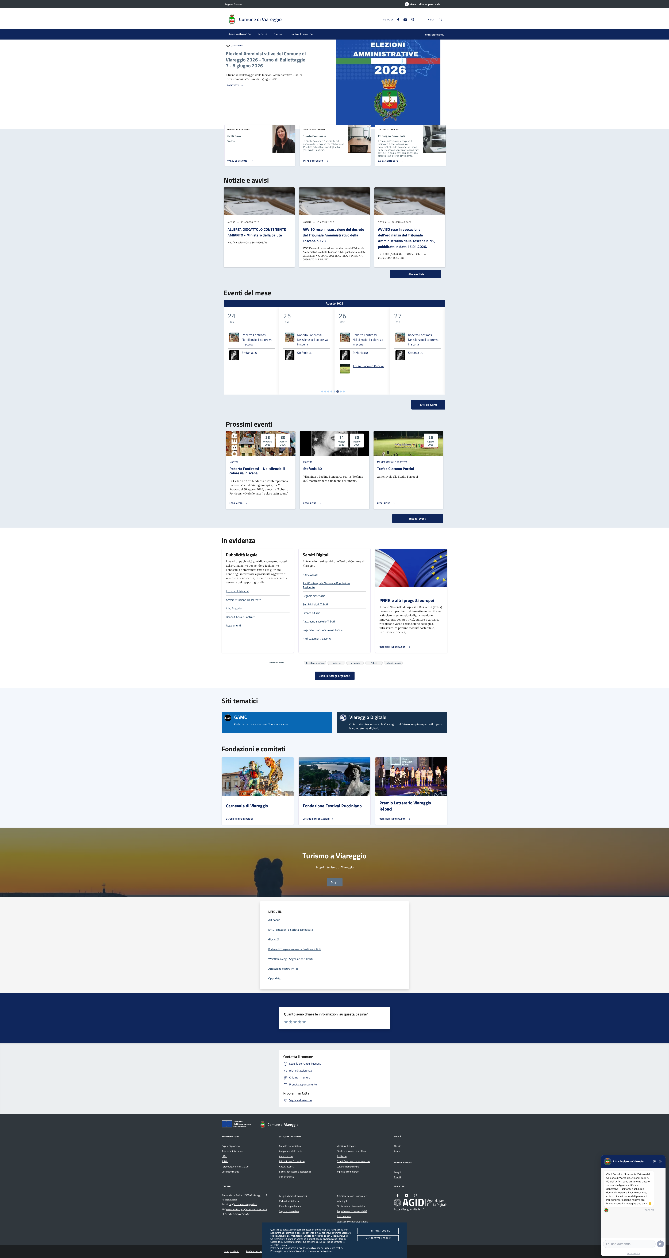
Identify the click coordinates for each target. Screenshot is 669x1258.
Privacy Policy (633, 1253)
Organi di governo (231, 1146)
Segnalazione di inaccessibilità (352, 1211)
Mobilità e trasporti (346, 1146)
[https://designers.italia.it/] (420, 1202)
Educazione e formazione (292, 1161)
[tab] (322, 391)
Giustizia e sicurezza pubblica (351, 1151)
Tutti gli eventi (417, 518)
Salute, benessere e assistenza (295, 1172)
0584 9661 (231, 1199)
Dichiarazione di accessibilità (351, 1206)
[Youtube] (403, 19)
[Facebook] (396, 19)
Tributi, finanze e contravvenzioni (353, 1161)
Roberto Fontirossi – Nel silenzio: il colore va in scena (257, 340)
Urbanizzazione (393, 662)
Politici (225, 1161)
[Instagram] (410, 19)
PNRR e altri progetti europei (406, 600)
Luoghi (397, 1172)
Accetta (381, 1238)
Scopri (334, 882)
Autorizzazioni (286, 1156)
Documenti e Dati (230, 1172)
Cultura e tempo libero (348, 1167)
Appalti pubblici (286, 1167)
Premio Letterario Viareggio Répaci (405, 806)
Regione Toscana (233, 4)
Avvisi (397, 1151)
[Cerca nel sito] (440, 19)
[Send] (660, 1243)
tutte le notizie (415, 274)
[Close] (660, 1161)
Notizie (397, 1146)
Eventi (397, 1177)
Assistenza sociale (315, 662)
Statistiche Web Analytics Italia (352, 1222)
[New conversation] (654, 1161)
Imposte (336, 662)
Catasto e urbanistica (290, 1146)
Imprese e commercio (348, 1172)
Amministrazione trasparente (352, 1196)
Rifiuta (380, 1230)
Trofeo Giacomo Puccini (368, 366)
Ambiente (342, 1156)
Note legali (342, 1201)
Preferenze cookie (333, 1248)
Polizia (374, 662)
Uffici (224, 1156)
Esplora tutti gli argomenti (334, 676)
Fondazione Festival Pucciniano (332, 806)
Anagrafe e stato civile (290, 1151)
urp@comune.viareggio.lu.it (243, 1204)
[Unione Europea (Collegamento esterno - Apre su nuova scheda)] (237, 1125)
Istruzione (355, 662)
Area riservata (344, 1216)
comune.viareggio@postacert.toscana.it (246, 1209)
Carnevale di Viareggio (247, 806)
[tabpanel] (251, 351)
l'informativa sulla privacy (319, 1251)
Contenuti (237, 45)
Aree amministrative (232, 1151)
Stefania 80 (249, 352)
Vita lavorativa (286, 1177)
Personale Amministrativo (235, 1167)
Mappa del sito (231, 1251)
